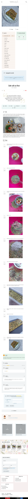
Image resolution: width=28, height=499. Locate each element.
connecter (11, 77)
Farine (5, 38)
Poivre (5, 60)
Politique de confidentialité (5, 494)
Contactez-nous (4, 488)
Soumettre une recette (18, 479)
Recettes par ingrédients (5, 478)
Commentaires (14, 410)
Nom (3, 465)
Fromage (5, 41)
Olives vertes (5, 63)
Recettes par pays (4, 479)
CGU (5, 493)
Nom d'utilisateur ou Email (9, 400)
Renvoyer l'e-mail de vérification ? (19, 396)
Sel (4, 58)
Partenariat (10, 494)
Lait (4, 51)
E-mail (11, 465)
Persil (5, 53)
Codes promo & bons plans (5, 487)
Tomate (5, 43)
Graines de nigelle (6, 65)
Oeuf (4, 46)
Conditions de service (12, 468)
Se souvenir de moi (15, 403)
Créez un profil (17, 478)
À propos (3, 493)
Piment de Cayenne (6, 56)
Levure (5, 48)
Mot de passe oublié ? (13, 396)
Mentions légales (9, 493)
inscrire (15, 77)
